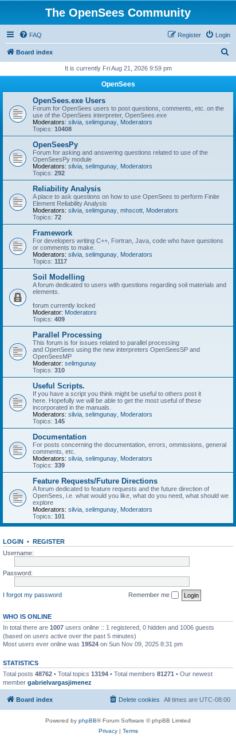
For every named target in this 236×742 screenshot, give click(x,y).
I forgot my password (32, 594)
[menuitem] (30, 35)
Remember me (149, 594)
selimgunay (101, 122)
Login (13, 541)
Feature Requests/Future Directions (95, 481)
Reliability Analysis (67, 188)
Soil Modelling (59, 277)
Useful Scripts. (59, 386)
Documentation (59, 437)
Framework (52, 233)
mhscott (131, 210)
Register (49, 541)
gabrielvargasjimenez (59, 682)
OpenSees (118, 84)
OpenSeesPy (55, 144)
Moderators (136, 122)
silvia (75, 122)
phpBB (87, 720)
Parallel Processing (67, 335)
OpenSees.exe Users (69, 100)
